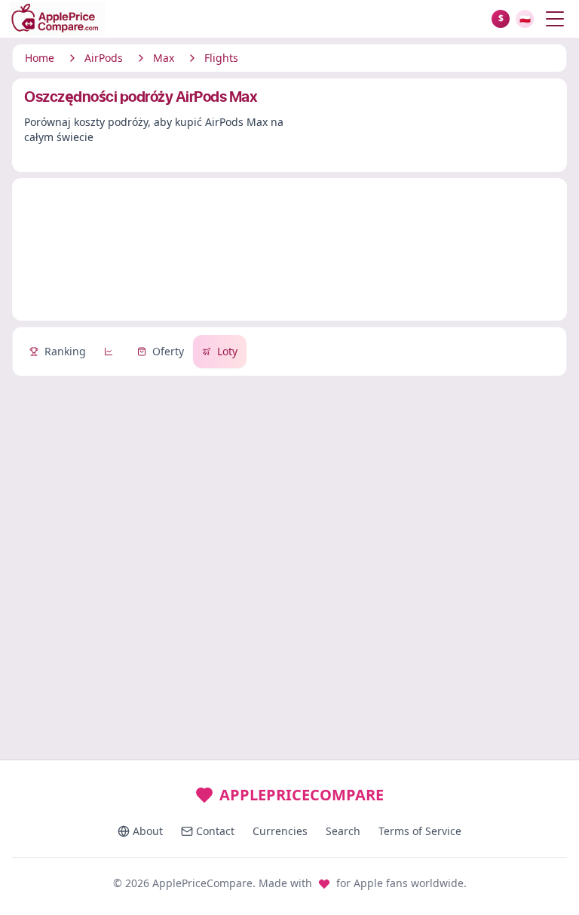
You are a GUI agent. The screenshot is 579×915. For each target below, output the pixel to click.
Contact (215, 831)
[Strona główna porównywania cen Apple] (250, 19)
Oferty (168, 351)
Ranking (65, 351)
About (148, 831)
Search (343, 831)
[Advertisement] (289, 252)
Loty (227, 351)
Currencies (280, 831)
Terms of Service (419, 831)
